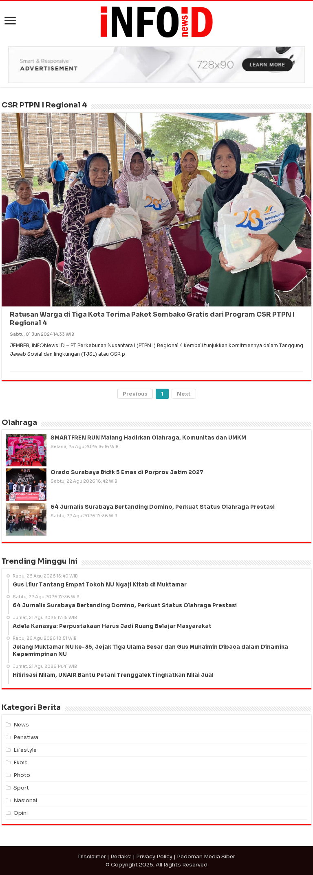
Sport (21, 787)
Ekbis (20, 762)
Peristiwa (25, 737)
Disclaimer (92, 856)
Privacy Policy (154, 856)
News (21, 724)
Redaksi (121, 856)
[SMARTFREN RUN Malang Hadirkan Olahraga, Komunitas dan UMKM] (26, 450)
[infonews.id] (156, 21)
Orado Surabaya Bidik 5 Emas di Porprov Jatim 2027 (127, 472)
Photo (21, 775)
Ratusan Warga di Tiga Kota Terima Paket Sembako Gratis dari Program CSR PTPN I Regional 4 (152, 318)
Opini (20, 812)
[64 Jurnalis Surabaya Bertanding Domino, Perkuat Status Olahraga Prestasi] (26, 519)
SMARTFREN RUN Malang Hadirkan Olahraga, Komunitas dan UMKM (148, 437)
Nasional (25, 800)
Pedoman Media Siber (206, 856)
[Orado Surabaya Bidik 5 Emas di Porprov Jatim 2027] (26, 484)
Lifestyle (25, 749)
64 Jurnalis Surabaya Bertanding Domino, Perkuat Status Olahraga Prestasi (163, 506)
